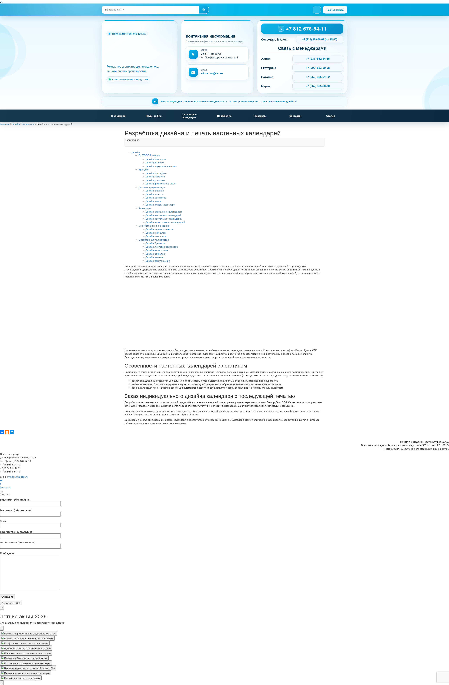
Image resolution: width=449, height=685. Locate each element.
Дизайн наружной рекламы (161, 166)
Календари (145, 208)
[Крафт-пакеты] (25, 643)
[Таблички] (26, 662)
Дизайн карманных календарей (164, 211)
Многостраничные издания (154, 225)
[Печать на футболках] (28, 633)
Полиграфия (154, 115)
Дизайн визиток (154, 194)
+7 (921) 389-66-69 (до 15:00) (319, 39)
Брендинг (144, 169)
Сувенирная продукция (189, 115)
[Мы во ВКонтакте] (317, 10)
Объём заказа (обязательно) (17, 542)
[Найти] (204, 10)
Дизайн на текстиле (157, 250)
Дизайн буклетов (155, 243)
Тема (3, 521)
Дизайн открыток (155, 253)
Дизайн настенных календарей (163, 215)
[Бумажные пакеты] (26, 648)
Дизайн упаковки (155, 180)
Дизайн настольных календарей (164, 218)
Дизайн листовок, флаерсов (162, 246)
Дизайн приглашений (158, 260)
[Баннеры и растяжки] (28, 668)
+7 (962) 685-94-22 (318, 77)
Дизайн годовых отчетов (159, 229)
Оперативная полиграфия (154, 239)
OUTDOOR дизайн (149, 155)
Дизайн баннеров (156, 159)
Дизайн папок (153, 201)
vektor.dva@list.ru (211, 73)
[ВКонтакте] (2, 432)
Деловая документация (152, 187)
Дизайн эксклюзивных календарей (165, 222)
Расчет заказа (335, 9)
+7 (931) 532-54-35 (318, 59)
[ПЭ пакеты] (26, 653)
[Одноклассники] (7, 432)
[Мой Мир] (12, 432)
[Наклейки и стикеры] (21, 677)
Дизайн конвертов (156, 197)
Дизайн (136, 152)
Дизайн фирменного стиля (161, 183)
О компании (118, 115)
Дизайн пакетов (154, 257)
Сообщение (7, 553)
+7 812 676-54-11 (306, 28)
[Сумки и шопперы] (25, 672)
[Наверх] (1, 2)
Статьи (330, 115)
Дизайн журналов (156, 232)
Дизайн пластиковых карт (160, 204)
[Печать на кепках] (27, 638)
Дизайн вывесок (155, 162)
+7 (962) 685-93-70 (318, 86)
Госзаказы (259, 115)
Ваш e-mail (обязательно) (16, 510)
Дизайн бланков (155, 190)
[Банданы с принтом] (24, 658)
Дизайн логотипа (155, 176)
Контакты (295, 115)
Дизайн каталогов (156, 236)
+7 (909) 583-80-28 (318, 68)
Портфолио (224, 115)
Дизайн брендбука (156, 173)
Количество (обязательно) (16, 531)
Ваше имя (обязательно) (15, 499)
